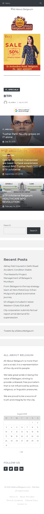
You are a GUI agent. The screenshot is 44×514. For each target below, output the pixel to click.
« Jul (21, 452)
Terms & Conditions (14, 500)
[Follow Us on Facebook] (6, 469)
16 (37, 432)
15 (32, 432)
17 (6, 436)
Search (7, 225)
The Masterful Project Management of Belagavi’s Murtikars (18, 278)
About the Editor (27, 497)
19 (16, 436)
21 (27, 436)
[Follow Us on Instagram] (16, 469)
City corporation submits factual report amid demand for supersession (20, 314)
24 (6, 441)
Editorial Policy (31, 500)
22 (32, 436)
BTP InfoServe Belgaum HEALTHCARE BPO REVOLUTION (17, 198)
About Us (13, 497)
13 (22, 432)
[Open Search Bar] (40, 3)
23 (38, 436)
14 (27, 432)
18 (11, 436)
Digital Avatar (23, 491)
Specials (13, 90)
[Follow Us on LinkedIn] (21, 469)
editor (13, 102)
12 (16, 432)
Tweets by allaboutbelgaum (19, 331)
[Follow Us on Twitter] (11, 469)
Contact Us (22, 504)
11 (11, 432)
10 (6, 432)
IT (6, 90)
